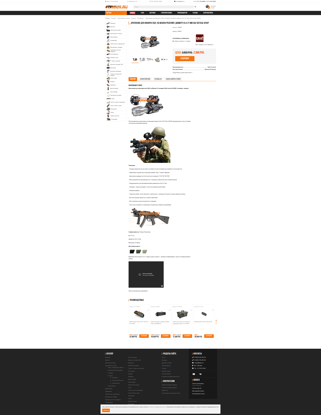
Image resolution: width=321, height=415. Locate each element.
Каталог (113, 18)
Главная (107, 18)
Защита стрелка (132, 401)
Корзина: (213, 7)
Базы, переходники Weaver (116, 367)
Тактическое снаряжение (112, 394)
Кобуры (130, 374)
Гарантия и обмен (167, 363)
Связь (130, 398)
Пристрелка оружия (133, 385)
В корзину (185, 58)
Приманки (131, 376)
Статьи (163, 357)
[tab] (182, 73)
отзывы (195, 13)
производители (182, 13)
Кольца (133, 18)
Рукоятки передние (133, 365)
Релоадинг (131, 404)
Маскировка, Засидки (111, 397)
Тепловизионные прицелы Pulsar (171, 393)
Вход (108, 1)
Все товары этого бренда (204, 44)
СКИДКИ (132, 13)
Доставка (164, 360)
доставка (152, 13)
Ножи (129, 387)
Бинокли (107, 360)
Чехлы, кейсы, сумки (134, 393)
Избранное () (133, 1)
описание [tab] (133, 79)
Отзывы (164, 368)
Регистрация (114, 1)
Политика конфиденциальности (170, 376)
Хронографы (131, 382)
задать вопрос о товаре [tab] (173, 79)
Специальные (116, 383)
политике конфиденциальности (157, 407)
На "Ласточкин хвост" (118, 380)
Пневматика (108, 391)
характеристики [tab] (145, 79)
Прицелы (107, 357)
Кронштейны (112, 386)
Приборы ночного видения (113, 399)
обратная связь (208, 13)
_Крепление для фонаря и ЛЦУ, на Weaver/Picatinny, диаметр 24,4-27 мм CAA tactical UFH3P (173, 18)
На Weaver (140, 18)
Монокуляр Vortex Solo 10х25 (203, 322)
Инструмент (131, 396)
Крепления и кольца (124, 18)
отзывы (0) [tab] (158, 79)
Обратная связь (166, 371)
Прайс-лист (165, 390)
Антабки (111, 373)
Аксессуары (131, 371)
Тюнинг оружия (132, 357)
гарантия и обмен (166, 13)
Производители (166, 365)
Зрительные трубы (110, 363)
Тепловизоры (109, 402)
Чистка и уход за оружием (135, 390)
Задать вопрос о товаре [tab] (182, 41)
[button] (216, 321)
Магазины (131, 363)
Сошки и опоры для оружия (136, 368)
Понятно (106, 410)
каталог (109, 13)
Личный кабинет (166, 374)
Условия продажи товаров (169, 387)
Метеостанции (132, 379)
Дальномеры (108, 388)
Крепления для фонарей (115, 370)
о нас (142, 13)
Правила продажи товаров (169, 385)
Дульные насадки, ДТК (134, 360)
